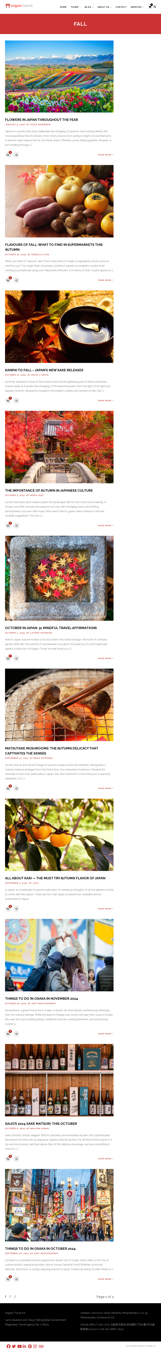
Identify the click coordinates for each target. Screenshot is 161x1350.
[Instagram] (33, 1346)
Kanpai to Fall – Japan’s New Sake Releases (44, 370)
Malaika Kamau (40, 1128)
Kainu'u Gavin (40, 375)
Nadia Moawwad (40, 124)
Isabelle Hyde (40, 254)
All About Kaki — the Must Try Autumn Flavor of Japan (55, 878)
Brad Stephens (43, 758)
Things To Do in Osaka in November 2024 (41, 998)
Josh (36, 883)
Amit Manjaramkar (44, 1003)
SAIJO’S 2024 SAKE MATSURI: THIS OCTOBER (41, 1124)
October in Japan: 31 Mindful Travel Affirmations (51, 628)
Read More (105, 155)
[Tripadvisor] (38, 1346)
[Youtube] (17, 1346)
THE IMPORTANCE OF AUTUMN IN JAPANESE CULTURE (49, 490)
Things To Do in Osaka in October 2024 (40, 1249)
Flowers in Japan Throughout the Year (41, 120)
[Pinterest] (28, 1346)
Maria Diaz (37, 495)
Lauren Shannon (41, 633)
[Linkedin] (22, 1346)
